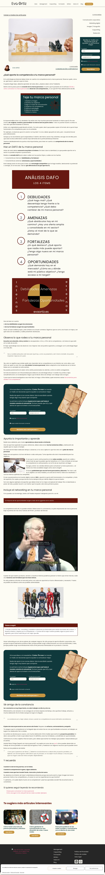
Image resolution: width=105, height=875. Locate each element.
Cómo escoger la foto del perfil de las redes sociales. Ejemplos (26, 793)
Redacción (96, 33)
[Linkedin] (76, 861)
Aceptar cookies (57, 868)
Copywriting (96, 30)
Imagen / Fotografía (93, 26)
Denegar (75, 868)
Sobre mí (56, 859)
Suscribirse (91, 69)
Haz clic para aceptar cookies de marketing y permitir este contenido (41, 543)
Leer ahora (9, 832)
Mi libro (56, 857)
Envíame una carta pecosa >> (27, 430)
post (55, 743)
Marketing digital (94, 23)
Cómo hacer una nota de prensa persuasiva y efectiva (14, 827)
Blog (55, 862)
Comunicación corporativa (67, 69)
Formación (57, 854)
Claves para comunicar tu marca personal (20, 791)
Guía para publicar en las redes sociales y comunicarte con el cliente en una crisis (66, 828)
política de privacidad (21, 418)
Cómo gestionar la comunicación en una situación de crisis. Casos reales (39, 829)
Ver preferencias (94, 868)
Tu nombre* (13, 410)
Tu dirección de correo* (35, 410)
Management (58, 849)
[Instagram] (80, 861)
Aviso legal (22, 872)
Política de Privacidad (14, 872)
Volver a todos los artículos (15, 15)
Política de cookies (6, 872)
